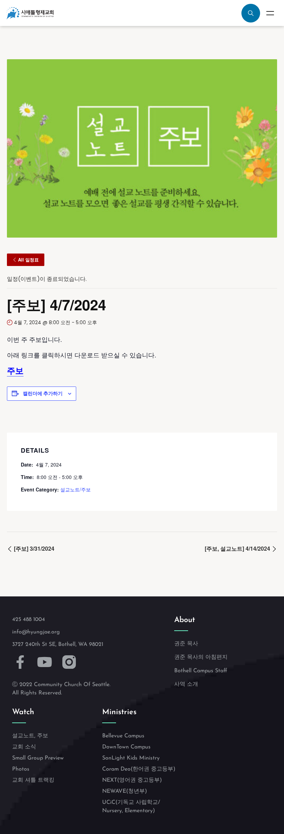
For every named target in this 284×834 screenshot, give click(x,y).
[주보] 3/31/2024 (33, 548)
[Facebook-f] (20, 662)
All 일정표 (28, 259)
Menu (270, 13)
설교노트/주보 (75, 489)
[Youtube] (45, 662)
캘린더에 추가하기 (43, 393)
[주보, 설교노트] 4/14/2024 (238, 548)
